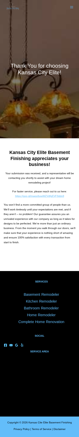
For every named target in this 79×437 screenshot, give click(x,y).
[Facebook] (5, 345)
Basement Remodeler (41, 294)
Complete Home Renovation (41, 322)
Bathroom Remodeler (41, 308)
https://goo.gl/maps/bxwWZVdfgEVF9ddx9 (39, 196)
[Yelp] (22, 345)
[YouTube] (11, 345)
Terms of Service (41, 429)
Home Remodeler (41, 315)
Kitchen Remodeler (41, 301)
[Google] (16, 345)
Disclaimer (59, 429)
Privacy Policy (22, 429)
